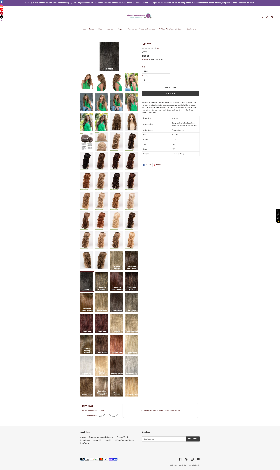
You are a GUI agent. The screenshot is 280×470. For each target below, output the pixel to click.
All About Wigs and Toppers (124, 440)
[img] (149, 48)
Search (83, 437)
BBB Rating (84, 443)
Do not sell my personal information (101, 437)
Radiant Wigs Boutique (180, 465)
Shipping (145, 59)
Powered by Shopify (194, 465)
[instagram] (1, 5)
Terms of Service (123, 437)
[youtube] (1, 9)
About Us (108, 440)
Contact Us (97, 440)
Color (144, 67)
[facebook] (1, 1)
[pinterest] (1, 13)
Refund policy (85, 440)
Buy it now (170, 93)
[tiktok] (1, 17)
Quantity (145, 76)
